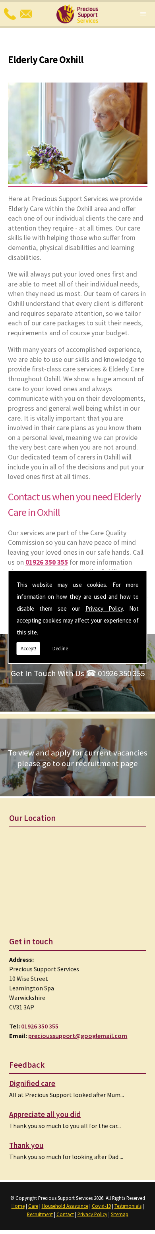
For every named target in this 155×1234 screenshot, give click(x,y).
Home (18, 1206)
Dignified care (32, 1083)
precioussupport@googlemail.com (77, 1036)
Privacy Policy (104, 608)
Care (33, 1206)
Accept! (28, 648)
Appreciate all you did (45, 1114)
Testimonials (127, 1206)
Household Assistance (65, 1206)
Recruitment (40, 1214)
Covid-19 (101, 1206)
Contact (65, 1214)
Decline (60, 648)
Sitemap (119, 1214)
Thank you (26, 1145)
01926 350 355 (39, 1026)
